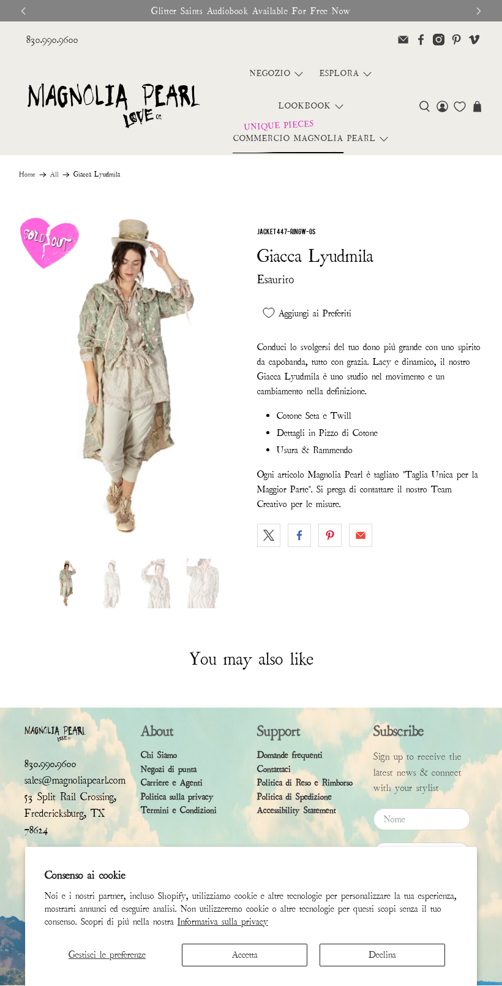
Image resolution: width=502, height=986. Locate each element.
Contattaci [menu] (274, 769)
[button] (424, 106)
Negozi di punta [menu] (169, 769)
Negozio (270, 73)
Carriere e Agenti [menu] (172, 783)
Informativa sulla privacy (223, 921)
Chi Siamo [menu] (159, 755)
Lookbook (305, 106)
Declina (382, 955)
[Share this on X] (268, 535)
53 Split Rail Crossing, (70, 797)
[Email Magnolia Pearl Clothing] (403, 39)
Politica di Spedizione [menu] (294, 797)
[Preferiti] (459, 106)
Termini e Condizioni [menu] (179, 810)
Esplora (339, 73)
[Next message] (479, 11)
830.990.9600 (52, 39)
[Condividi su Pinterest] (330, 535)
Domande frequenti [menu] (290, 755)
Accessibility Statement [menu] (296, 810)
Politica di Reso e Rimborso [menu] (305, 783)
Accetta (245, 955)
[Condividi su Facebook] (299, 535)
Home (27, 174)
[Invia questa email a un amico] (360, 535)
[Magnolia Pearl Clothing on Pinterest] (456, 39)
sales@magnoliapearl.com (75, 780)
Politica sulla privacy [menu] (177, 797)
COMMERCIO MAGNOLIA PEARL (304, 138)
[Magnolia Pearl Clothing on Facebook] (421, 39)
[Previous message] (23, 11)
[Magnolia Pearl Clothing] (113, 106)
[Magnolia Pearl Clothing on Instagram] (438, 39)
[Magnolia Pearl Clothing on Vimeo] (474, 39)
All (54, 174)
